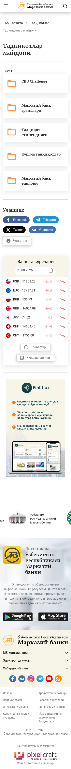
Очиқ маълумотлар (15, 706)
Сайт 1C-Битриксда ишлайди (35, 763)
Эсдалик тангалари (51, 700)
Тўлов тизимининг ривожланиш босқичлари (50, 717)
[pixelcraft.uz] (35, 755)
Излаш (7, 693)
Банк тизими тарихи (51, 706)
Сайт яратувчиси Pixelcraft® (35, 745)
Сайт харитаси (12, 700)
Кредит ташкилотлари (52, 693)
